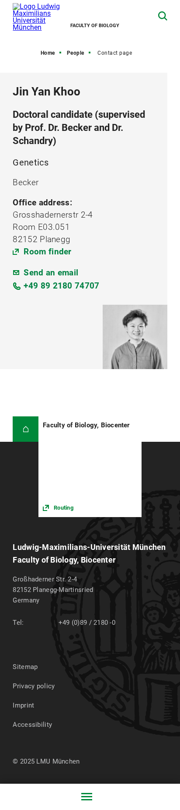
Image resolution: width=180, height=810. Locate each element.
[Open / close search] (162, 16)
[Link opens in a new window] (89, 467)
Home (48, 53)
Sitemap (25, 667)
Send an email (51, 273)
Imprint (23, 705)
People (75, 53)
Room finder (47, 252)
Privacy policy (34, 686)
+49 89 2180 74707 (61, 286)
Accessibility (32, 725)
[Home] (25, 429)
